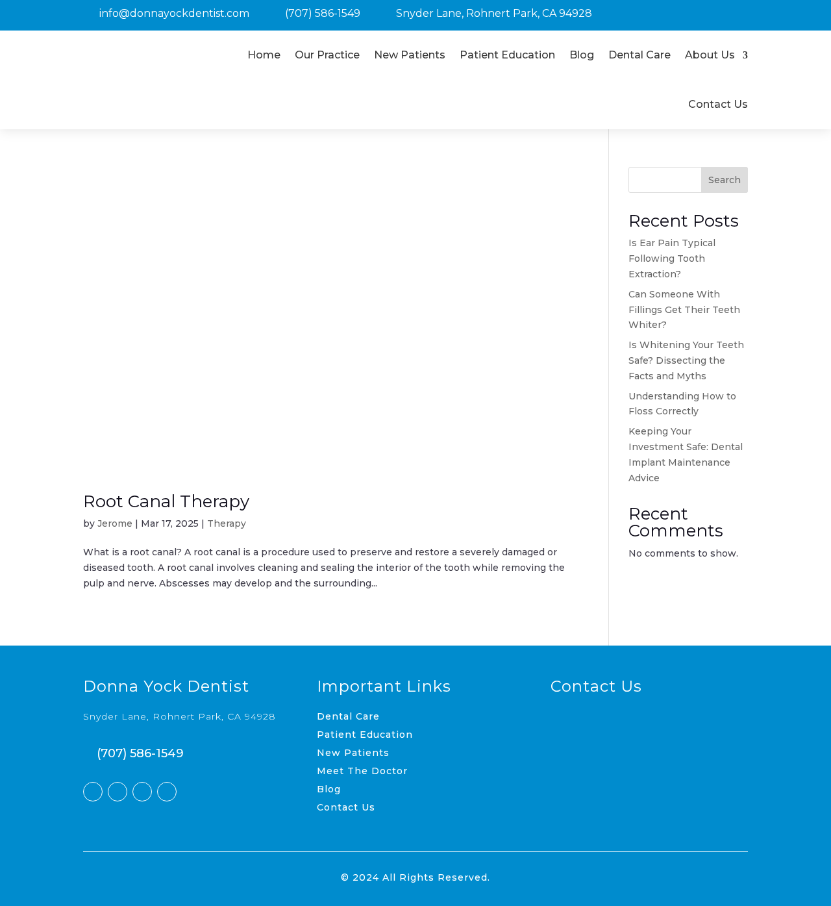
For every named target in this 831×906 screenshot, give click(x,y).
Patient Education (507, 55)
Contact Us (718, 104)
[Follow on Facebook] (93, 791)
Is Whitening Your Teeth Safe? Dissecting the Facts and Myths (686, 360)
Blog (581, 55)
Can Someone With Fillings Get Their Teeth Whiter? (684, 309)
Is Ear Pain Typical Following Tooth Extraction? (671, 258)
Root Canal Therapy (166, 501)
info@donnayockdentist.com (174, 13)
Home (263, 55)
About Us (710, 55)
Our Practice (327, 55)
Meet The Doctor (362, 771)
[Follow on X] (117, 791)
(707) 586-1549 (322, 13)
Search (724, 180)
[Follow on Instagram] (142, 791)
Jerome (114, 523)
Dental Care (639, 55)
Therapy (226, 523)
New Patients (409, 55)
